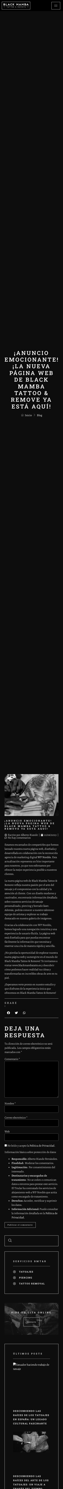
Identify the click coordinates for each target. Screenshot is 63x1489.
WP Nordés (44, 857)
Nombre (10, 1103)
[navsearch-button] (9, 1240)
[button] (8, 1013)
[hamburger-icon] (55, 5)
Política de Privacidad (42, 1146)
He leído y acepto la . (31, 1145)
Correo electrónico (16, 1117)
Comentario (12, 1059)
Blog (39, 415)
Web (7, 1131)
